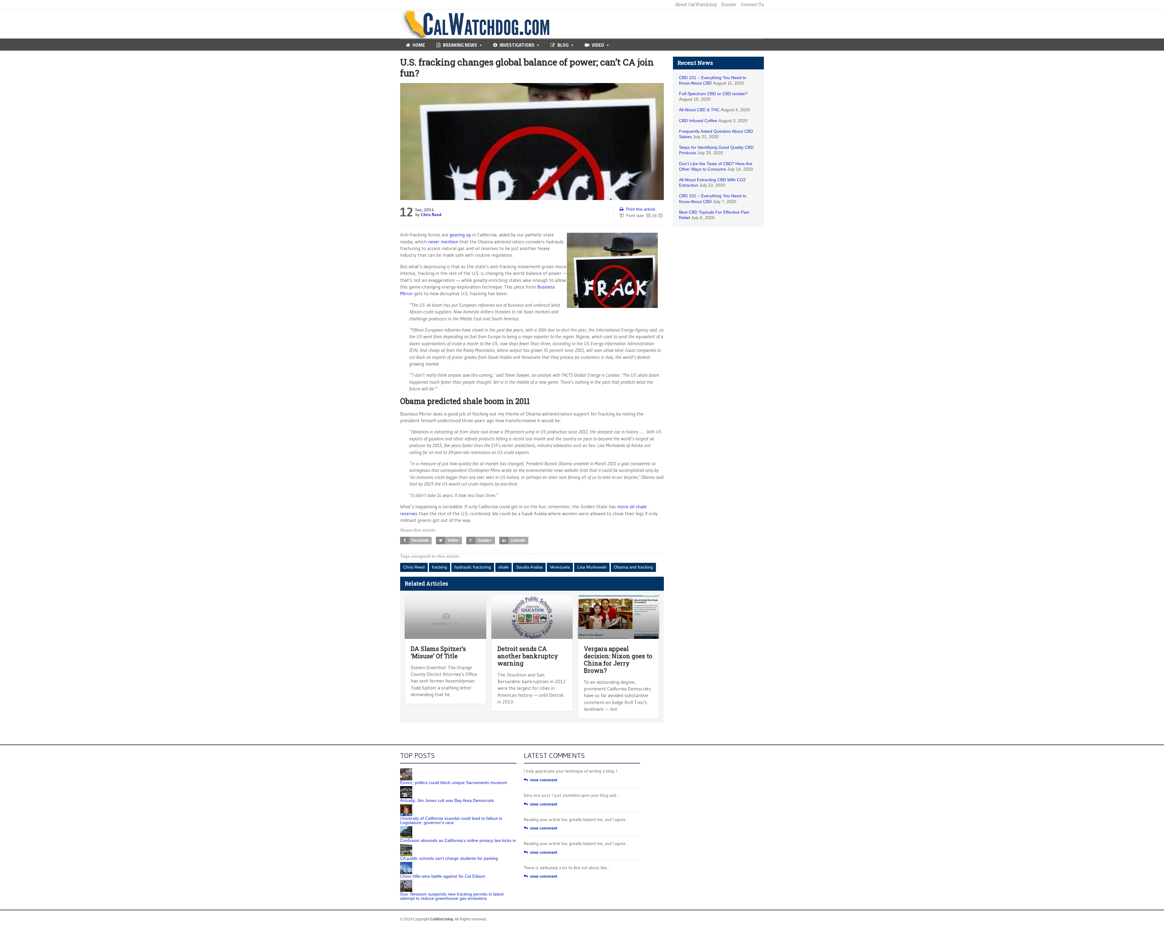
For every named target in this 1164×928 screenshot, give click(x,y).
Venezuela (560, 567)
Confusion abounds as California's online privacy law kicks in (458, 840)
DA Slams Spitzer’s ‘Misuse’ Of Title (438, 652)
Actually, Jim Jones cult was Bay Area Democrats (447, 800)
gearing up (460, 235)
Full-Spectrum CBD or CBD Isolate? (713, 93)
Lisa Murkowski (592, 567)
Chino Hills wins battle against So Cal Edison (442, 876)
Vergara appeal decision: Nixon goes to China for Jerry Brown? (618, 659)
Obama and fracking (633, 567)
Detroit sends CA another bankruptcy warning (527, 656)
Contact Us (752, 4)
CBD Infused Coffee (698, 120)
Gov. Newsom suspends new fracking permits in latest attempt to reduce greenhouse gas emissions (451, 896)
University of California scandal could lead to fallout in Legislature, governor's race (451, 820)
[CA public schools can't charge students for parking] (406, 846)
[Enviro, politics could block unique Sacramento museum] (406, 770)
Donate (728, 4)
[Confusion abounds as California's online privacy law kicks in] (406, 828)
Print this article (640, 209)
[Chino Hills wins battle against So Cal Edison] (406, 864)
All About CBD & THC (699, 109)
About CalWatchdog (696, 4)
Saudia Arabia (529, 567)
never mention (443, 242)
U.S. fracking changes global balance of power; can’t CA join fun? (527, 67)
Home (419, 45)
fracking (439, 567)
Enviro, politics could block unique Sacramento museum (453, 782)
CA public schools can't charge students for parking (449, 858)
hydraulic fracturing (472, 567)
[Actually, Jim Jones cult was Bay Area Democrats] (406, 788)
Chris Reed (431, 214)
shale (503, 567)
